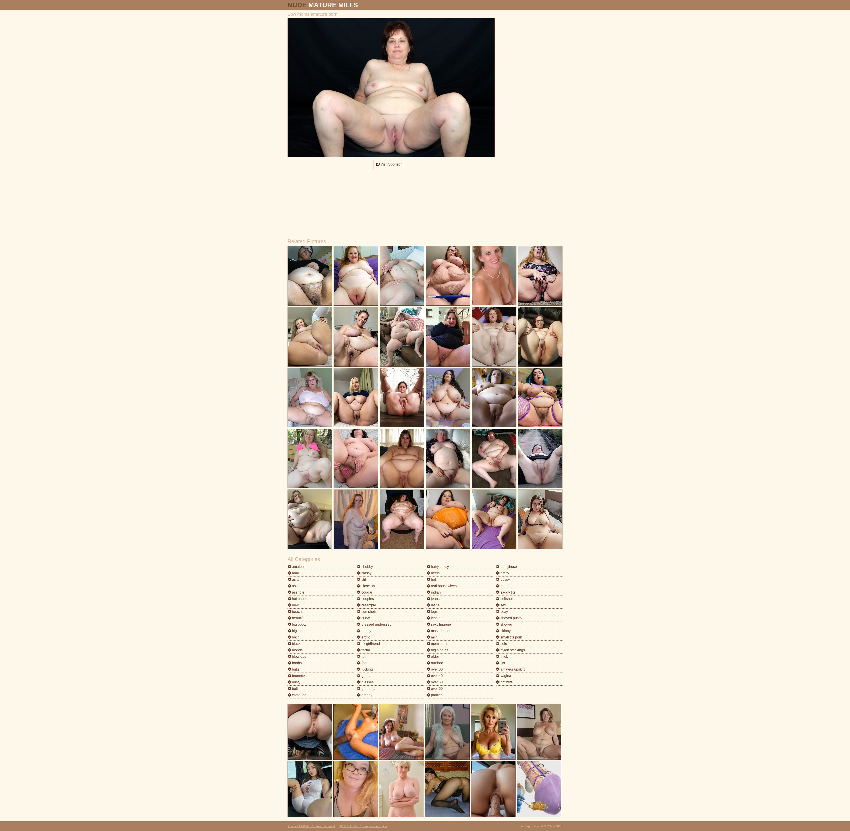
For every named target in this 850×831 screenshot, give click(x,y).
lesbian (436, 618)
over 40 (436, 676)
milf (433, 637)
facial (365, 650)
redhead (507, 586)
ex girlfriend (370, 644)
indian (435, 592)
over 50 (436, 682)
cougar (366, 592)
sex (503, 605)
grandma (368, 688)
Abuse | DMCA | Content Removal (311, 826)
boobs (296, 663)
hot (433, 579)
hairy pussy (439, 567)
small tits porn (511, 637)
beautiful (298, 618)
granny (366, 695)
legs (434, 611)
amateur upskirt (512, 669)
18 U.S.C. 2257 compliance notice (363, 826)
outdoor (436, 663)
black (295, 644)
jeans (435, 599)
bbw (295, 605)
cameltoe (298, 695)
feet (364, 663)
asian (296, 579)
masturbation (440, 631)
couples (367, 599)
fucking (367, 669)
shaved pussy (511, 618)
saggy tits (507, 592)
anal (295, 573)
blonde (297, 650)
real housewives (443, 586)
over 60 (436, 688)
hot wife (506, 682)
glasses (367, 682)
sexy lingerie (440, 624)
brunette (298, 676)
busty (295, 682)
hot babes (299, 599)
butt (294, 688)
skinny (505, 631)
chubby (367, 567)
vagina (505, 676)
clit (363, 579)
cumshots (369, 611)
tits (502, 663)
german (367, 676)
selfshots (507, 599)
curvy (365, 618)
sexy (504, 611)
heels (435, 573)
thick (504, 656)
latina (435, 605)
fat (363, 656)
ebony (366, 631)
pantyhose (508, 567)
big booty (298, 624)
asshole (297, 592)
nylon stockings (512, 650)
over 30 (436, 669)
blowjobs (298, 656)
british (296, 669)
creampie (368, 605)
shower (506, 624)
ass (294, 586)
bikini (295, 637)
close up (368, 586)
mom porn (438, 644)
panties (436, 695)
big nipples (439, 650)
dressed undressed (376, 624)
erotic (365, 637)
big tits (296, 631)
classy (366, 573)
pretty (504, 573)
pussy (505, 579)
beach (296, 611)
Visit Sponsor (391, 164)
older (434, 656)
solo (503, 644)
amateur (298, 567)
